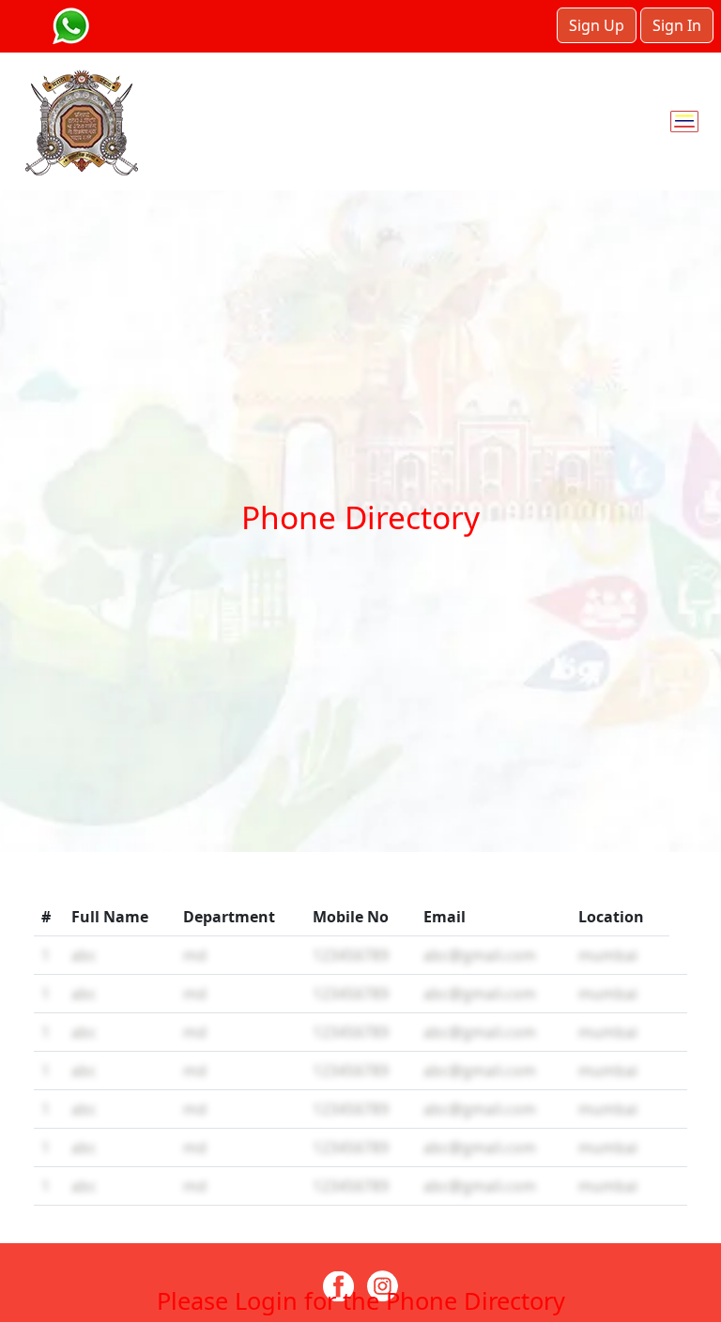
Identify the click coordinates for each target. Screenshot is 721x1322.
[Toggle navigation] (684, 122)
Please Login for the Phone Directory (361, 1300)
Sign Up (596, 25)
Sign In (676, 25)
